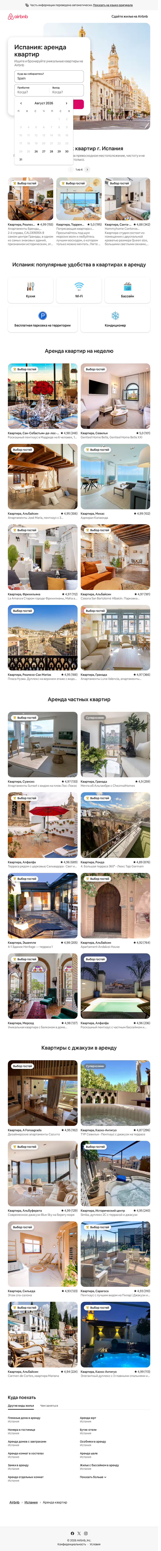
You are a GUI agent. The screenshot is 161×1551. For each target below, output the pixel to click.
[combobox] (49, 78)
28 (51, 151)
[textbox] (31, 92)
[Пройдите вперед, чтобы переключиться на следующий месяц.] (66, 103)
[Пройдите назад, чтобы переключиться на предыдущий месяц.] (21, 103)
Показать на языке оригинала (113, 5)
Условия (95, 1544)
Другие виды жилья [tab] (21, 1405)
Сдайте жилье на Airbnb (130, 16)
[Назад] (71, 169)
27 (43, 151)
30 (67, 151)
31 (20, 159)
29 (59, 151)
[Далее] (87, 169)
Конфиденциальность (72, 1544)
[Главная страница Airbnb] (18, 16)
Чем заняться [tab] (49, 1405)
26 (36, 151)
